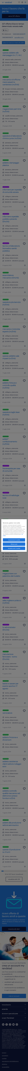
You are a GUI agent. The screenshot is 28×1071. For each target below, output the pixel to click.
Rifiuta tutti (14, 544)
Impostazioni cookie (14, 540)
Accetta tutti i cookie (14, 548)
